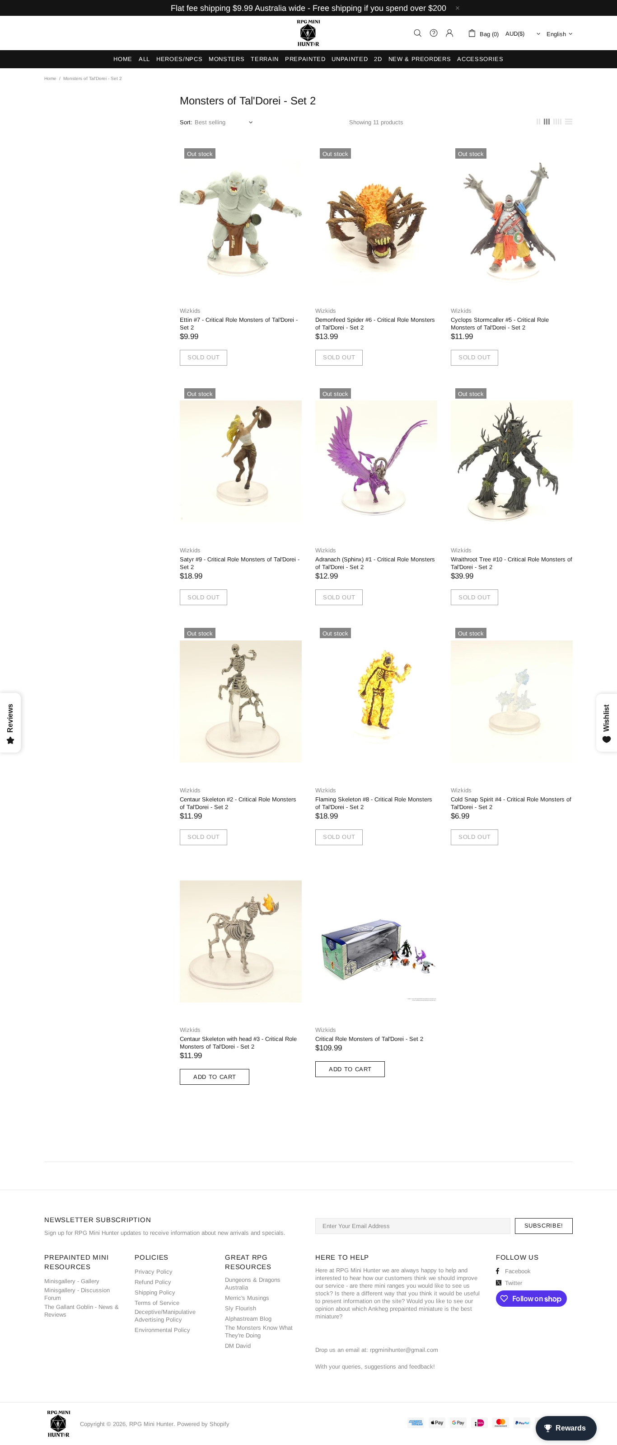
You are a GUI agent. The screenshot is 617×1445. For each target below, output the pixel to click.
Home (50, 78)
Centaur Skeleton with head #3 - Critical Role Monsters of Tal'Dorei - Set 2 (238, 1043)
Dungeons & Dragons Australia (252, 1283)
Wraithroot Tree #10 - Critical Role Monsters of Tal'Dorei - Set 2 (511, 563)
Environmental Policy (162, 1330)
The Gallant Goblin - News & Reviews (81, 1311)
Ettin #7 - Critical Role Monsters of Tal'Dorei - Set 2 (239, 323)
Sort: (186, 122)
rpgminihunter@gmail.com (404, 1349)
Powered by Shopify (203, 1424)
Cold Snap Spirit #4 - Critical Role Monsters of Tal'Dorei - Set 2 (511, 803)
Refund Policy (153, 1282)
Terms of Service (157, 1302)
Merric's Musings (247, 1297)
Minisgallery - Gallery (71, 1281)
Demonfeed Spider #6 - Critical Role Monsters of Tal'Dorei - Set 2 (375, 323)
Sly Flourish (240, 1308)
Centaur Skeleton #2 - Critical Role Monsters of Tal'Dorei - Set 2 (238, 803)
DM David (238, 1345)
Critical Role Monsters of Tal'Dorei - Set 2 (369, 1039)
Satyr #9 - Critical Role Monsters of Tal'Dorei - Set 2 (239, 563)
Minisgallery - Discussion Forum (77, 1294)
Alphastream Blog (248, 1318)
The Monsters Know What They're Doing (259, 1331)
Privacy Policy (154, 1271)
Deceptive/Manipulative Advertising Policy (165, 1316)
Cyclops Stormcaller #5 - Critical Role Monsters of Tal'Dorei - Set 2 (500, 323)
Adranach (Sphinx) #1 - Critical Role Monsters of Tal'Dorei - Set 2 (375, 563)
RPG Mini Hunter (308, 33)
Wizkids (190, 310)
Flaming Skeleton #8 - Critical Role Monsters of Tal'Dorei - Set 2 (373, 803)
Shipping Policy (155, 1292)
